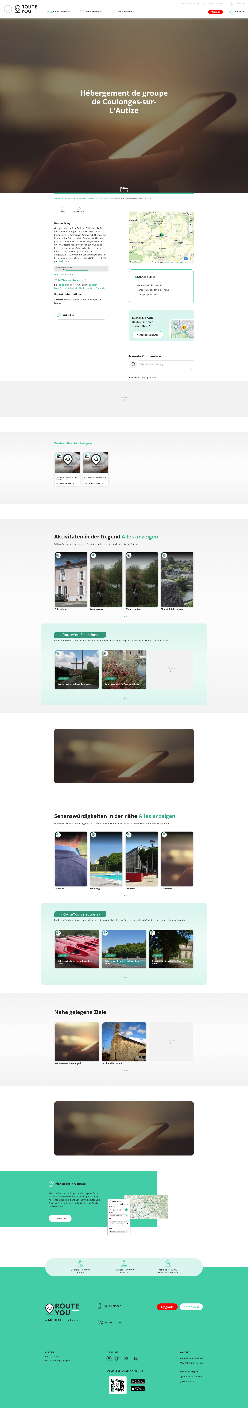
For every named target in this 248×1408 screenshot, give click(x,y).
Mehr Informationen (64, 274)
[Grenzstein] (177, 859)
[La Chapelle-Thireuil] (124, 1041)
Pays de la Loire (93, 198)
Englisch (93, 284)
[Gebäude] (71, 859)
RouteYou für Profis (216, 3)
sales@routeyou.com (192, 1362)
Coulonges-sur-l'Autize (107, 198)
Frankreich (73, 198)
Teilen (62, 211)
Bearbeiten (79, 211)
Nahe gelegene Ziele (147, 294)
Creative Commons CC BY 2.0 (77, 270)
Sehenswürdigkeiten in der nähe (153, 289)
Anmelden (191, 1307)
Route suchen (113, 1322)
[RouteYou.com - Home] (26, 9)
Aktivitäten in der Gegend (149, 285)
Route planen (112, 1306)
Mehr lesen (64, 261)
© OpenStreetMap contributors (183, 262)
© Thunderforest (168, 262)
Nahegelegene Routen (147, 334)
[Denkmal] (142, 859)
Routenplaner (60, 1218)
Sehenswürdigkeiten (61, 198)
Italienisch (73, 288)
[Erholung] (106, 859)
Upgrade (215, 11)
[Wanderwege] (106, 579)
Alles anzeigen (140, 536)
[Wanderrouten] (142, 579)
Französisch (60, 288)
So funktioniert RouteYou (193, 3)
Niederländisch (86, 288)
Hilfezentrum (188, 1381)
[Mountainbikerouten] (177, 579)
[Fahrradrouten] (71, 579)
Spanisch (100, 288)
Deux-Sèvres (82, 198)
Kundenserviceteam (192, 1376)
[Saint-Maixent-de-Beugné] (77, 1041)
